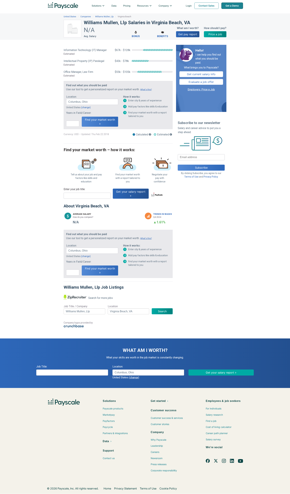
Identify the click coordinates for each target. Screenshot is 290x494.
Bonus (136, 36)
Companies (85, 16)
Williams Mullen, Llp (104, 16)
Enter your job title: (74, 189)
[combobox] (92, 102)
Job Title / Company (75, 306)
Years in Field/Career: (78, 112)
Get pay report (187, 34)
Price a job (215, 34)
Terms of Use (191, 176)
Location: (71, 96)
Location (113, 306)
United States (70, 16)
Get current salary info (201, 74)
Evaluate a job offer (201, 82)
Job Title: (41, 366)
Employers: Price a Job (201, 89)
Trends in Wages (162, 214)
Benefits (162, 36)
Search (162, 311)
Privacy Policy (211, 176)
